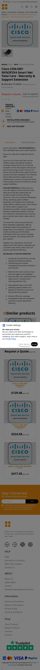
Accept (34, 344)
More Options (24, 344)
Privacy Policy (10, 339)
